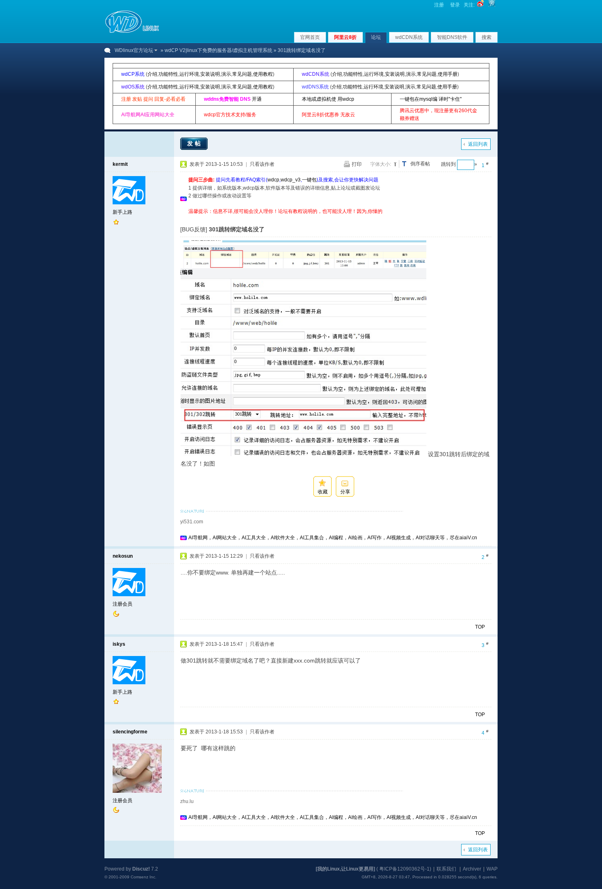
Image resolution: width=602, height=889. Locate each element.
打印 (357, 164)
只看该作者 (262, 164)
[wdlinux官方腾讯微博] (492, 5)
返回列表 (478, 144)
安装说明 (210, 74)
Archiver (472, 869)
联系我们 (446, 869)
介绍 (152, 74)
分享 (345, 492)
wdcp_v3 (291, 180)
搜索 (486, 37)
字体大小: (380, 164)
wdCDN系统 (409, 37)
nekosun (123, 556)
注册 (439, 5)
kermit (120, 164)
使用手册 (447, 74)
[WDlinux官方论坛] (132, 32)
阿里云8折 (345, 37)
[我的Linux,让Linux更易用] (345, 869)
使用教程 (263, 74)
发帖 (195, 143)
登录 (455, 5)
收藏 (323, 492)
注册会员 (122, 604)
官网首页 (310, 37)
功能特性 (168, 74)
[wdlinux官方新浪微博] (480, 5)
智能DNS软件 (452, 37)
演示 (226, 74)
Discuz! (141, 869)
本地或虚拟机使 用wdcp (328, 99)
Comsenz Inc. (143, 877)
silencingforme (130, 732)
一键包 (309, 180)
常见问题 (242, 74)
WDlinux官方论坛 (134, 50)
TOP (480, 627)
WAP (492, 869)
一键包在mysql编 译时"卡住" (431, 99)
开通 (257, 99)
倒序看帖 (420, 164)
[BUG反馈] (193, 229)
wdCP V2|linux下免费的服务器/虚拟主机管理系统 (218, 50)
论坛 (376, 37)
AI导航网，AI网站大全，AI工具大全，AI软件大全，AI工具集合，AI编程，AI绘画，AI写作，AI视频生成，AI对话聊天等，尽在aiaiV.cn (332, 538)
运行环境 (189, 74)
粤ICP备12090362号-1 (404, 869)
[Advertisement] (337, 218)
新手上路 (122, 212)
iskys (119, 644)
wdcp (273, 180)
